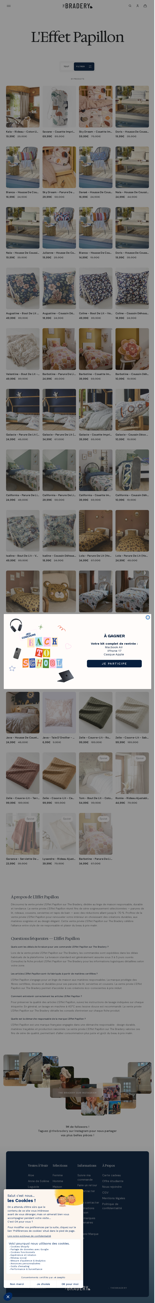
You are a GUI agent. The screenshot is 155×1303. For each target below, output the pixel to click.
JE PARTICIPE (114, 663)
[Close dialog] (148, 617)
